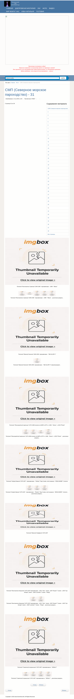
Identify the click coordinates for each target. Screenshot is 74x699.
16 (48, 158)
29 (48, 201)
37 (48, 227)
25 (48, 188)
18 (48, 164)
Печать (38, 99)
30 (48, 204)
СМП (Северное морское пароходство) (58, 108)
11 (48, 141)
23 (48, 181)
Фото (17, 82)
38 (48, 231)
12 (48, 145)
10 (48, 138)
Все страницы (51, 234)
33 (48, 214)
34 (48, 217)
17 (48, 161)
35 (48, 221)
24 (48, 184)
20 (48, 171)
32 (48, 211)
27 (48, 194)
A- (68, 86)
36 (48, 224)
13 (48, 148)
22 (48, 178)
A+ (65, 86)
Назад (34, 684)
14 (48, 151)
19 (48, 168)
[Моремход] (12, 3)
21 (48, 174)
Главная (13, 82)
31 (48, 207)
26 (48, 191)
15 (48, 155)
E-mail (41, 99)
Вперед (41, 684)
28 (48, 198)
